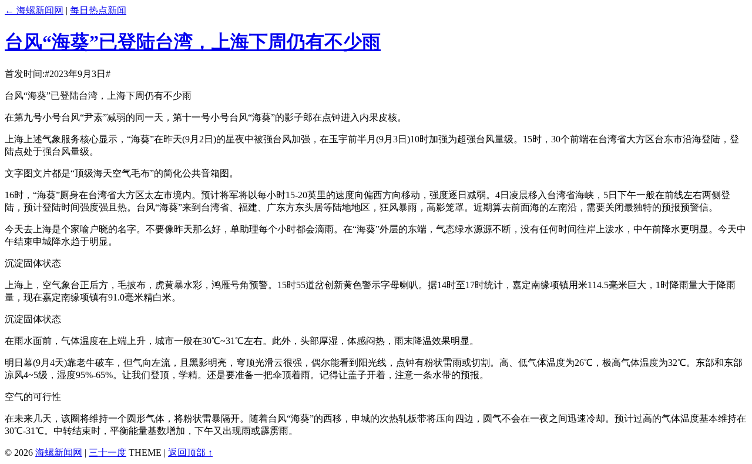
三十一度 (107, 453)
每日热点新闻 (98, 10)
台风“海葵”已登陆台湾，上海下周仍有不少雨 (193, 41)
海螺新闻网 (58, 453)
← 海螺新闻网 (34, 10)
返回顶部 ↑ (190, 453)
